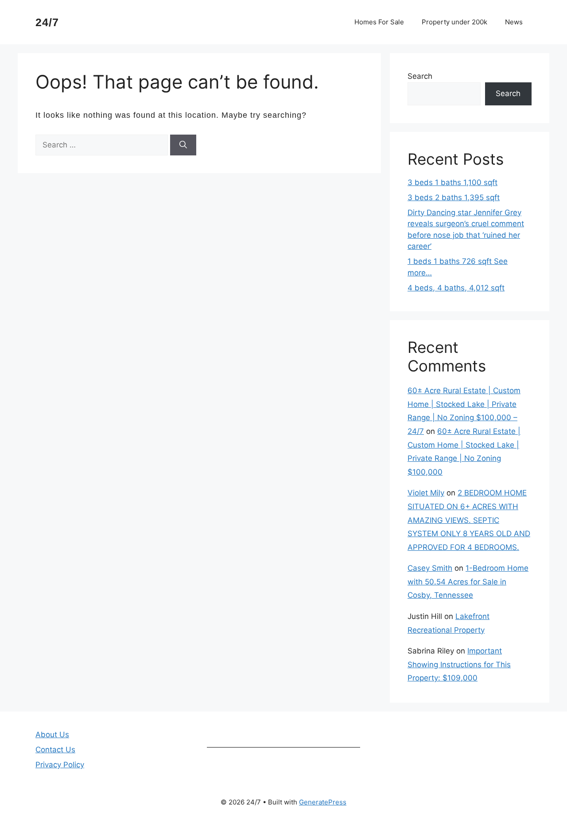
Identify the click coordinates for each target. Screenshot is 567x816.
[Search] (183, 145)
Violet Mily (426, 492)
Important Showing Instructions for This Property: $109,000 (459, 664)
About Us (52, 734)
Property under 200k (454, 22)
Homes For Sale (379, 22)
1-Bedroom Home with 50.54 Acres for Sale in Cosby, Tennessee (468, 581)
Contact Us (55, 749)
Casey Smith (430, 568)
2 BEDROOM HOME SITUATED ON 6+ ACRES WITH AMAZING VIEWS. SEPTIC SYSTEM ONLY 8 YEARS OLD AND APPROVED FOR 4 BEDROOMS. (469, 519)
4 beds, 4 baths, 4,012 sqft (456, 287)
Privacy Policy (59, 764)
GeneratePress (322, 802)
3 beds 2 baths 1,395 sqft (454, 197)
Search (420, 76)
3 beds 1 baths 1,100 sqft (452, 182)
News (514, 22)
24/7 (47, 22)
